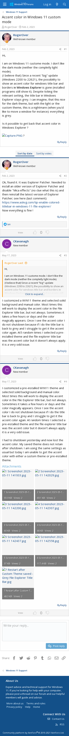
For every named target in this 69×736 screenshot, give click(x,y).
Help (27, 707)
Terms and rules (35, 703)
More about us (15, 703)
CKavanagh (21, 241)
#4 (65, 381)
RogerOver (11, 27)
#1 (65, 49)
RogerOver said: (14, 263)
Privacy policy (14, 707)
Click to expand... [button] (34, 294)
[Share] (60, 49)
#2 (65, 175)
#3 (65, 255)
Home (36, 707)
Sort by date (24, 153)
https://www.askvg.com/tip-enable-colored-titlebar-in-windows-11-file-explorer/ (31, 204)
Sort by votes (44, 153)
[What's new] (57, 4)
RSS (61, 724)
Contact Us (57, 719)
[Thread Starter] (7, 42)
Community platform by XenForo (33, 732)
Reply (63, 142)
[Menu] (5, 4)
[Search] (64, 4)
